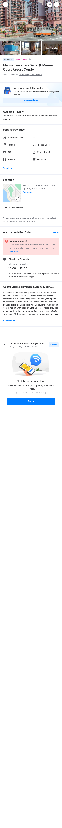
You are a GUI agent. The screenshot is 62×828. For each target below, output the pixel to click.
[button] (12, 193)
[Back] (5, 4)
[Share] (56, 4)
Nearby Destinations (13, 207)
